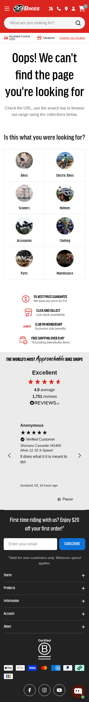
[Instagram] (44, 690)
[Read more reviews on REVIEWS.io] (44, 404)
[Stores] (66, 9)
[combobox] (44, 23)
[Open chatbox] (78, 692)
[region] (44, 455)
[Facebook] (30, 690)
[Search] (78, 23)
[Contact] (59, 9)
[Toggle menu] (7, 9)
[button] (10, 456)
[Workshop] (51, 9)
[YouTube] (59, 690)
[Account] (73, 9)
